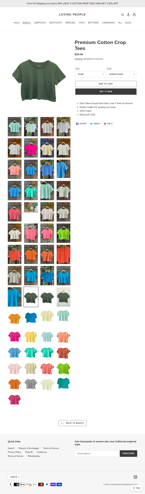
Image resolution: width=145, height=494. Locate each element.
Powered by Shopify (129, 484)
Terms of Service (51, 448)
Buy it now (106, 91)
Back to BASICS (74, 423)
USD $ (13, 477)
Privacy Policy (14, 452)
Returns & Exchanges (29, 448)
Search (11, 448)
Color (109, 68)
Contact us (42, 452)
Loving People (72, 14)
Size (77, 68)
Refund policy (34, 456)
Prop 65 (29, 452)
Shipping (78, 59)
